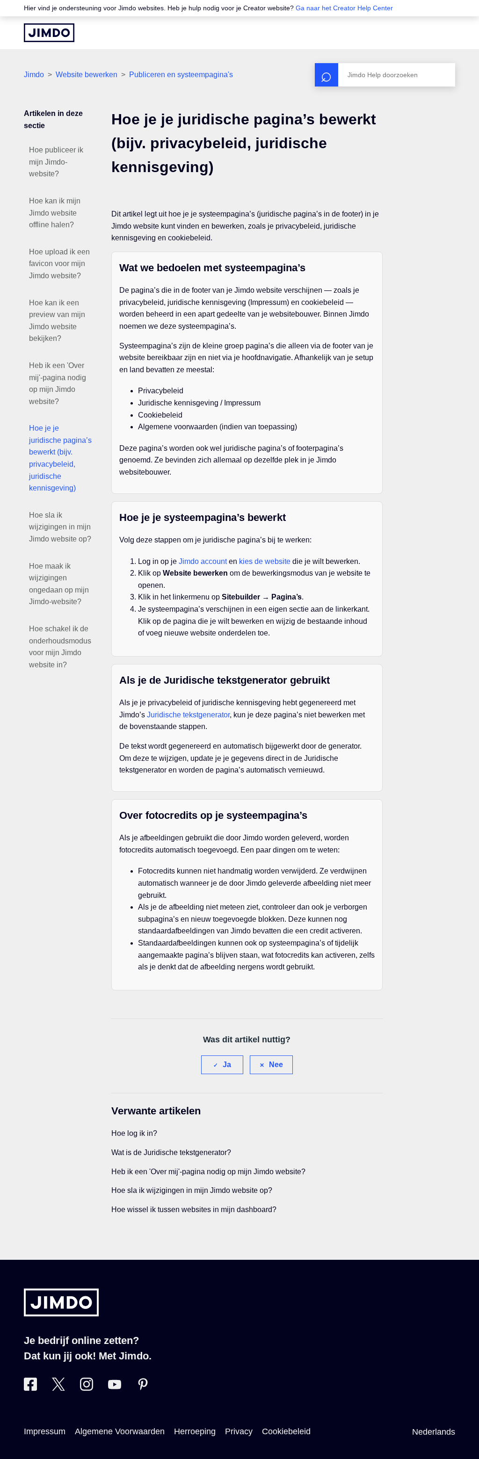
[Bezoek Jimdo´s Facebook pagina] (30, 1388)
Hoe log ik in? (134, 1133)
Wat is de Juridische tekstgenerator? (171, 1152)
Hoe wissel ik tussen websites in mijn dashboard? (193, 1209)
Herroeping (195, 1431)
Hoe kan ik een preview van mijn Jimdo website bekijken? (57, 321)
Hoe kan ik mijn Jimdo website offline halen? (54, 213)
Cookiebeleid (286, 1431)
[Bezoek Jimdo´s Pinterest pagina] (142, 1388)
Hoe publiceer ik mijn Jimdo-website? (56, 162)
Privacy (239, 1431)
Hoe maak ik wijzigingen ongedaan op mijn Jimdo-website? (59, 584)
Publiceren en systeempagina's (181, 75)
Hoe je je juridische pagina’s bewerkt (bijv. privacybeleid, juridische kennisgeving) (60, 458)
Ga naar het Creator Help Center (344, 8)
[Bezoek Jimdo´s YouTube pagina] (114, 1388)
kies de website (264, 561)
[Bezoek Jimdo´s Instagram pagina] (86, 1388)
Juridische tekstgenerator (188, 715)
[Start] (49, 32)
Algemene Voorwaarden (120, 1431)
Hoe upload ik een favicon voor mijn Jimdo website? (59, 264)
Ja (227, 1065)
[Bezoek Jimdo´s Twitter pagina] (58, 1388)
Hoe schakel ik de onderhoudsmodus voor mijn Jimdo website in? (60, 647)
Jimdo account (203, 561)
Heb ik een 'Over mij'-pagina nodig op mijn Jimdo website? (57, 383)
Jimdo (34, 75)
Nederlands (433, 1432)
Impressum (44, 1431)
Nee (276, 1065)
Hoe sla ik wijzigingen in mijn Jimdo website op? (60, 527)
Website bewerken (86, 75)
